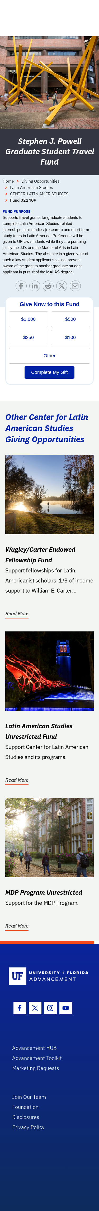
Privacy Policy (28, 1127)
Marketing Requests (35, 1068)
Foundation (25, 1106)
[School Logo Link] (46, 976)
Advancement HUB (34, 1047)
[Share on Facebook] (22, 287)
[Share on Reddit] (49, 287)
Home (8, 181)
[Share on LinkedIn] (36, 287)
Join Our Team (29, 1096)
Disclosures (25, 1116)
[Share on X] (63, 287)
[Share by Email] (76, 287)
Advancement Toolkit (37, 1057)
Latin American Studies (31, 187)
